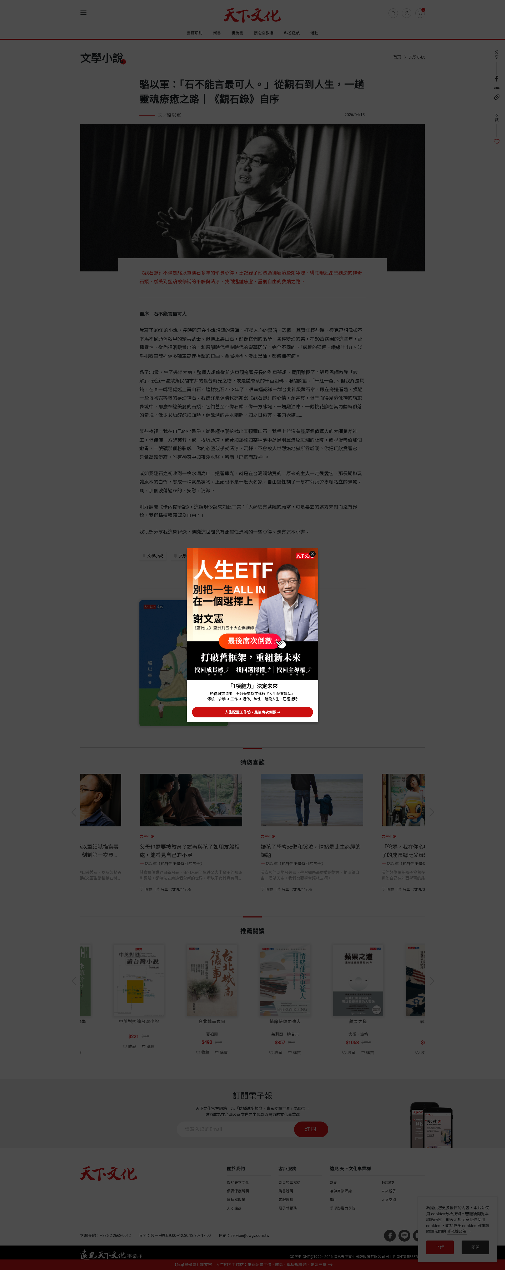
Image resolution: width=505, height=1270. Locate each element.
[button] (312, 554)
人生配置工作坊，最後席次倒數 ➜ (252, 712)
